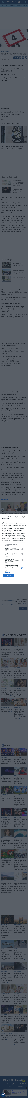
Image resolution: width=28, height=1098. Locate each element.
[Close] (24, 517)
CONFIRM (8, 575)
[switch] (22, 549)
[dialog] (14, 549)
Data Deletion (5, 581)
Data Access (14, 581)
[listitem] (14, 545)
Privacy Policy (22, 581)
